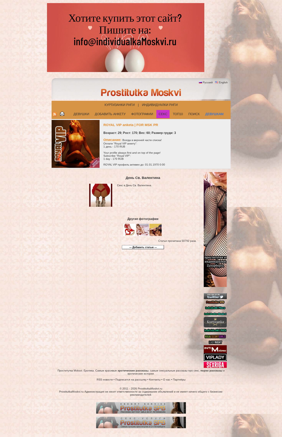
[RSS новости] (55, 115)
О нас (166, 379)
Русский (208, 82)
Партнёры (179, 379)
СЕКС (163, 114)
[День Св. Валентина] (129, 235)
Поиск (194, 114)
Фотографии (142, 114)
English (223, 82)
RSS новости (105, 379)
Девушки (81, 114)
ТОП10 (178, 114)
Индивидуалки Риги (160, 105)
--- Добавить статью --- (143, 247)
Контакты (155, 379)
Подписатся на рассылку (131, 379)
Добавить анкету (110, 114)
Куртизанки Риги (120, 105)
